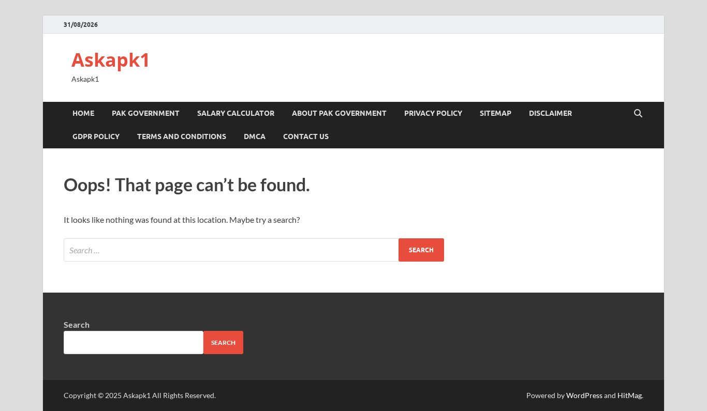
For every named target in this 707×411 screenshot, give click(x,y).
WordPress (584, 395)
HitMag (629, 395)
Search (77, 324)
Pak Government (146, 113)
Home (83, 113)
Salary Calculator (235, 113)
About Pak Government (339, 113)
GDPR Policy (96, 136)
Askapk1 (111, 59)
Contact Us (306, 136)
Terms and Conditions (181, 136)
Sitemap (495, 113)
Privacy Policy (433, 113)
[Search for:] (254, 250)
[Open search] (638, 114)
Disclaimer (550, 113)
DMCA (255, 136)
